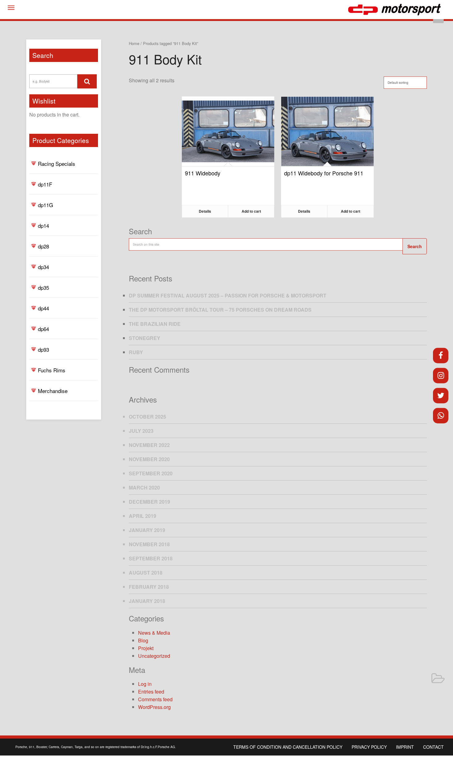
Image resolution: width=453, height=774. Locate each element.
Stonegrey (144, 338)
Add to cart (251, 211)
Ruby (136, 352)
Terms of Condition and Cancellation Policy (287, 747)
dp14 (43, 225)
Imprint (405, 747)
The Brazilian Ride (155, 323)
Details (205, 211)
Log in (145, 683)
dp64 (43, 329)
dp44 (43, 308)
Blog (143, 640)
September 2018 (151, 558)
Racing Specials (56, 163)
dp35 (43, 287)
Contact (433, 747)
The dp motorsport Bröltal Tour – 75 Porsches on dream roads (220, 309)
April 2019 (142, 515)
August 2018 (145, 572)
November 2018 (149, 544)
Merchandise (52, 391)
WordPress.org (154, 707)
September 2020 (151, 473)
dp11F (45, 184)
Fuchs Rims (51, 370)
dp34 (43, 267)
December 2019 (149, 501)
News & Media (154, 632)
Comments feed (155, 699)
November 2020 (149, 459)
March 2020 (144, 487)
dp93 (43, 349)
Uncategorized (154, 655)
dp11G (45, 205)
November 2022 (149, 444)
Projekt (145, 648)
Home (134, 43)
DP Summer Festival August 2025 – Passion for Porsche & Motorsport (227, 295)
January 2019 (147, 530)
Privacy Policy (369, 747)
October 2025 (147, 416)
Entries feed (151, 691)
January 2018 (147, 600)
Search (414, 246)
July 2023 (141, 430)
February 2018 (149, 586)
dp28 (43, 246)
